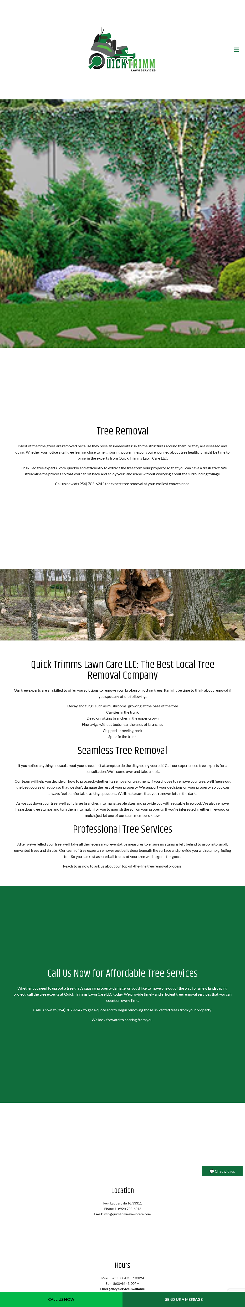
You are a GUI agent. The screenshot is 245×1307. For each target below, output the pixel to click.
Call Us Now (61, 1299)
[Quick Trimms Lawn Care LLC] (122, 50)
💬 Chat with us (222, 1171)
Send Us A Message (184, 1299)
